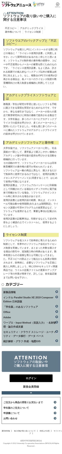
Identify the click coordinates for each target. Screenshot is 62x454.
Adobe (7, 317)
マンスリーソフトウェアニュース (16, 4)
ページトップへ (31, 392)
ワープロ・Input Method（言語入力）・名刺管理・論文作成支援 (29, 324)
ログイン (57, 4)
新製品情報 (9, 292)
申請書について (11, 413)
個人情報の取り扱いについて (25, 431)
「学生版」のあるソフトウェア (20, 306)
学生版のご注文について (16, 407)
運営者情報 (6, 431)
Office (6, 312)
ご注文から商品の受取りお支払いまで (23, 402)
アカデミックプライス (31, 28)
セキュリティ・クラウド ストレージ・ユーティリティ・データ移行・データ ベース (29, 334)
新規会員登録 (31, 386)
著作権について (13, 31)
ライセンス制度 (33, 31)
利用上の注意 (45, 431)
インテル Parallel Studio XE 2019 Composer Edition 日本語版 (28, 299)
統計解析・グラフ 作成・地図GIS (22, 341)
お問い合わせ (10, 418)
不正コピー (11, 28)
